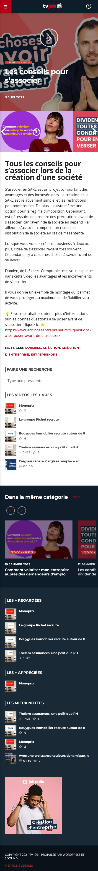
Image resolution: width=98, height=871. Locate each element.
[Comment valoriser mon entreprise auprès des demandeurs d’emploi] (36, 131)
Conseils (33, 347)
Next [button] (94, 131)
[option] (36, 131)
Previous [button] (3, 131)
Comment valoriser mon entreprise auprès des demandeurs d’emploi (37, 572)
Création (51, 347)
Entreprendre (44, 354)
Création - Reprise (18, 62)
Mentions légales (19, 865)
